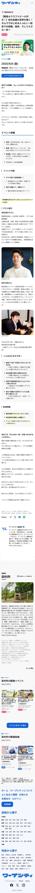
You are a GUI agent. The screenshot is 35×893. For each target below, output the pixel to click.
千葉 (25, 823)
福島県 (15, 778)
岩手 (10, 820)
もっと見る (30, 668)
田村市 (21, 778)
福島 (25, 820)
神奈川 (30, 823)
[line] (24, 517)
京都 (14, 832)
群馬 (17, 823)
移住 (2, 854)
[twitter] (15, 517)
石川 (14, 826)
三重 (6, 832)
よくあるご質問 (9, 794)
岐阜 (29, 826)
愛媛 (14, 838)
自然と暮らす (18, 860)
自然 (2, 868)
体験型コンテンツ (24, 868)
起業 (7, 868)
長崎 (14, 841)
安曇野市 (23, 866)
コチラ (15, 500)
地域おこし (4, 857)
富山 (10, 826)
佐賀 (10, 841)
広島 (17, 835)
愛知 (10, 828)
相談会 (19, 863)
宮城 (17, 820)
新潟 (6, 826)
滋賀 (10, 832)
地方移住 (28, 854)
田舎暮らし (21, 854)
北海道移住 (4, 863)
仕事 (2, 860)
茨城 (10, 823)
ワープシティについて (21, 790)
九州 (2, 841)
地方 (7, 860)
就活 (17, 866)
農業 (11, 860)
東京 (21, 823)
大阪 (17, 832)
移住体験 (12, 857)
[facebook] (19, 517)
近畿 (2, 832)
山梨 (21, 826)
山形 (21, 820)
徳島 (6, 838)
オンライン (13, 863)
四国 (2, 838)
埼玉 (6, 823)
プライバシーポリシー (10, 881)
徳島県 (12, 868)
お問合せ (5, 798)
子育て (22, 857)
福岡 (6, 841)
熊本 (17, 841)
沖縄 (2, 844)
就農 (24, 860)
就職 (16, 868)
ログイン (16, 798)
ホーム (4, 790)
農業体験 (29, 860)
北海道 (3, 817)
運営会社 (27, 881)
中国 (2, 835)
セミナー (4, 866)
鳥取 (6, 835)
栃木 (14, 823)
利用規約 (21, 881)
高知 (17, 838)
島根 (10, 835)
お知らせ (23, 794)
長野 (25, 826)
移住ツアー (26, 863)
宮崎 (25, 841)
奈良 (25, 832)
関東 (2, 823)
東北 (2, 820)
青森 (6, 820)
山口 (21, 835)
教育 (13, 866)
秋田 (14, 820)
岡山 (14, 835)
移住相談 (28, 857)
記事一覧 (8, 778)
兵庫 (21, 832)
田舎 (9, 866)
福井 (17, 826)
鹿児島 (30, 841)
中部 (2, 826)
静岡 (6, 828)
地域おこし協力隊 (11, 854)
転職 (17, 857)
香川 (10, 838)
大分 (21, 841)
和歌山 (30, 832)
